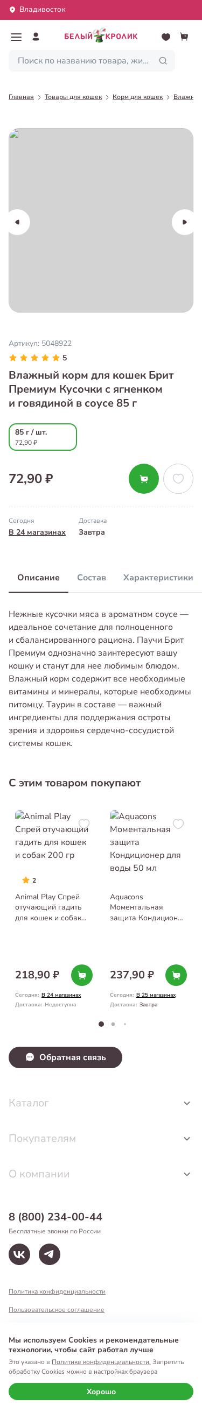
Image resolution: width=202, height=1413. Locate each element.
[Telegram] (49, 1254)
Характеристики (158, 578)
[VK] (19, 1254)
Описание (38, 578)
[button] (16, 37)
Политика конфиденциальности (57, 1291)
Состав (91, 578)
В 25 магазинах (156, 995)
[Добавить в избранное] (178, 479)
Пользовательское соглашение (57, 1309)
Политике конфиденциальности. (101, 1362)
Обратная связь (72, 1057)
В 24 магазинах (37, 532)
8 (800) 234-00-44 (55, 1217)
